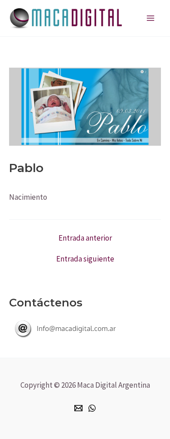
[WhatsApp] (92, 408)
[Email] (78, 408)
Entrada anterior (85, 238)
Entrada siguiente (85, 259)
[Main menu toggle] (151, 18)
